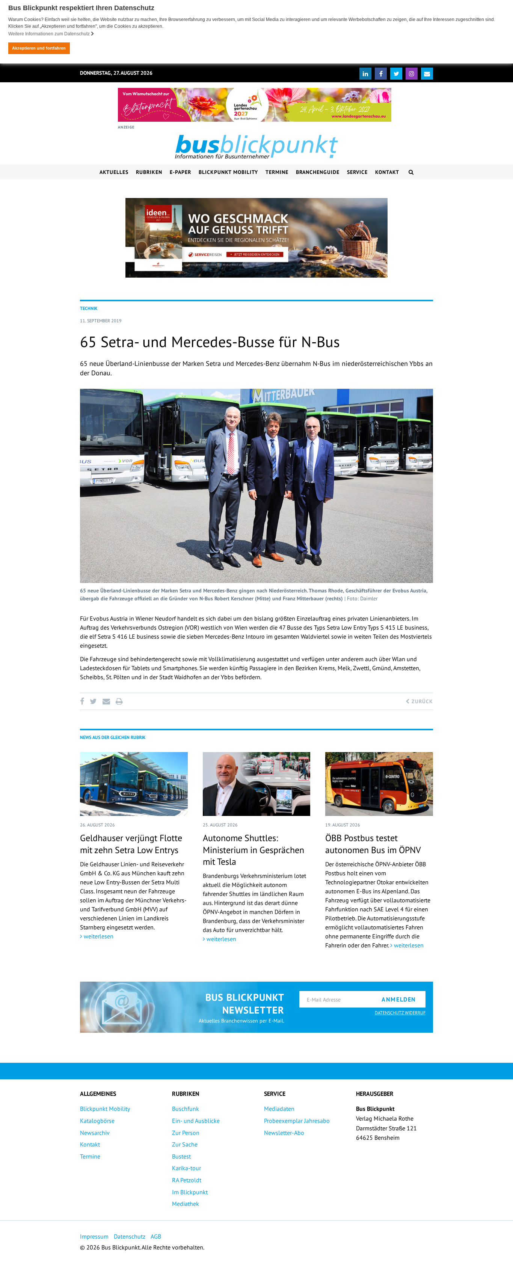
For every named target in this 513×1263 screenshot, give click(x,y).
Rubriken (149, 172)
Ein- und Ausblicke (196, 1120)
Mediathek (185, 1203)
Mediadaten (279, 1108)
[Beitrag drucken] (119, 701)
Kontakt (387, 172)
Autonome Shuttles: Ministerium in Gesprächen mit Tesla (253, 849)
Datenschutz (129, 1236)
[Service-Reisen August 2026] (256, 238)
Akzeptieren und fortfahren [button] (39, 48)
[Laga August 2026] (254, 105)
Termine (277, 172)
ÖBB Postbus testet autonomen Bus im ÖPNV (373, 843)
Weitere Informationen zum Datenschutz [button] (49, 33)
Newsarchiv (95, 1132)
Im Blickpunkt (190, 1192)
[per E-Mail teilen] (106, 701)
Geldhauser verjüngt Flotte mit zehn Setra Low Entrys (131, 843)
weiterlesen (97, 936)
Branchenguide (317, 172)
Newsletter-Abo (284, 1132)
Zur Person (185, 1132)
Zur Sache (185, 1144)
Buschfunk (185, 1108)
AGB (156, 1236)
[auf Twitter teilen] (93, 701)
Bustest (181, 1156)
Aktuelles (114, 172)
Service (357, 172)
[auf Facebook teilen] (83, 701)
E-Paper (180, 172)
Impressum (94, 1236)
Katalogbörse (97, 1120)
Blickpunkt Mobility (228, 172)
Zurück (421, 701)
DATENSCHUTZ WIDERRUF (400, 1012)
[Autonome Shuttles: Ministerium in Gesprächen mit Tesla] (257, 784)
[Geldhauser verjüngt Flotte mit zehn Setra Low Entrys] (134, 784)
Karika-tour (186, 1168)
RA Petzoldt (186, 1180)
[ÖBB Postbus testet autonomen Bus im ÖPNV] (379, 784)
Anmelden (399, 999)
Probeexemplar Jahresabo (297, 1120)
